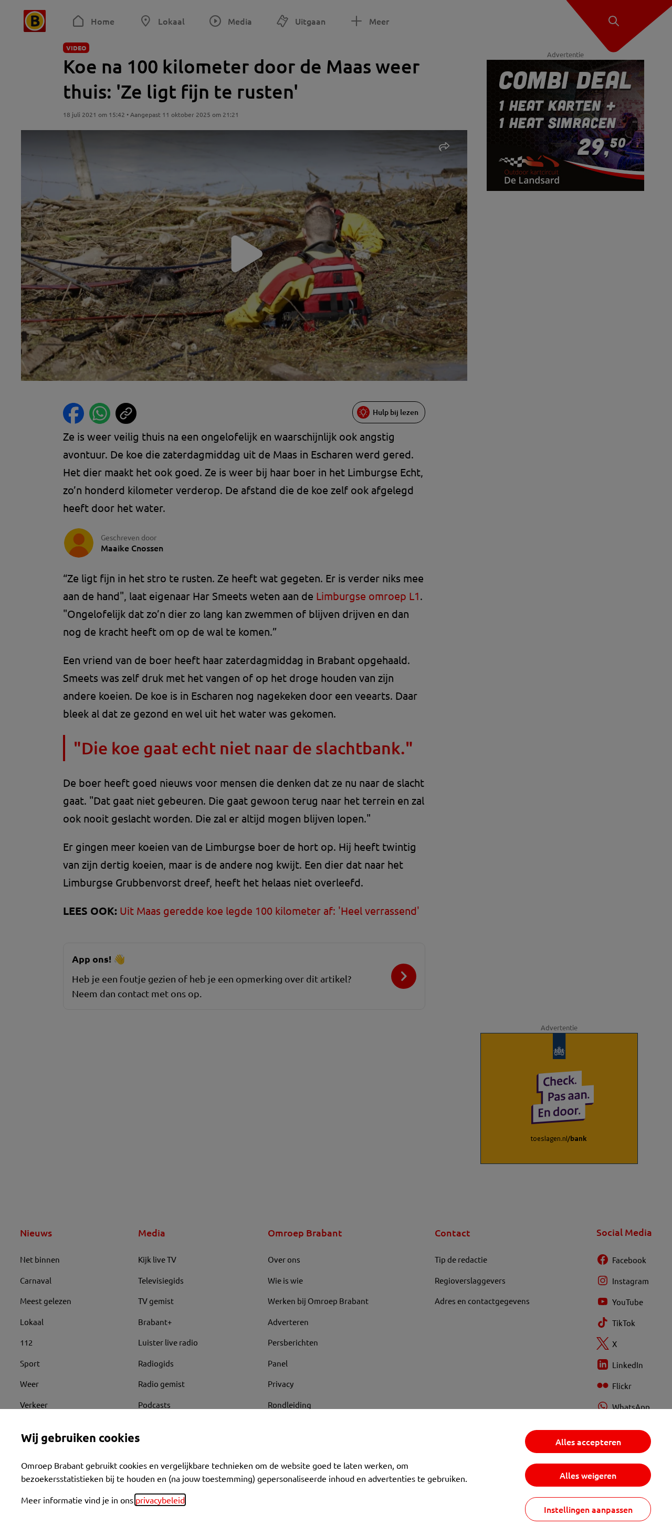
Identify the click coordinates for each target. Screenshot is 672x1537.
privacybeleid (160, 1500)
